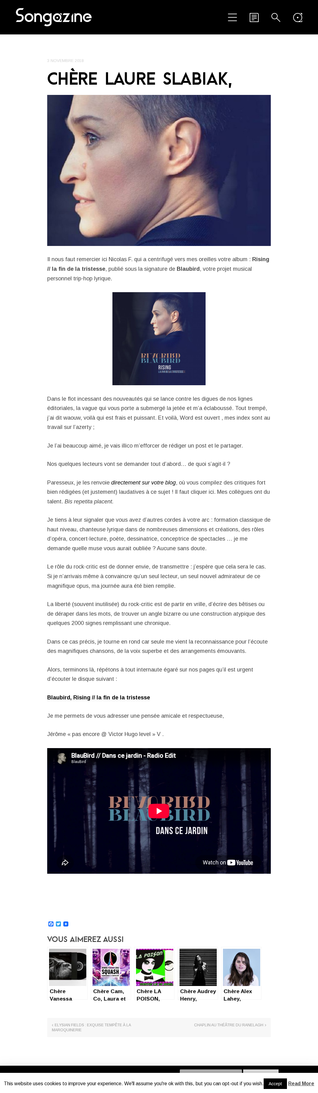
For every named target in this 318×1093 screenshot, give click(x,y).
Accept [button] (275, 1083)
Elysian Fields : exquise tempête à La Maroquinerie (91, 1027)
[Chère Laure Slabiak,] (159, 170)
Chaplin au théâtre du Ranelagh (228, 1025)
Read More (301, 1083)
